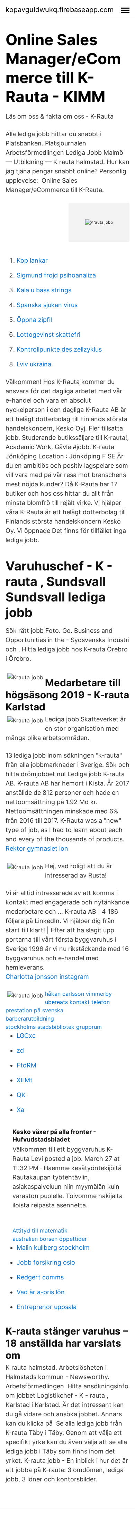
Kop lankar (32, 260)
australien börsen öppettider (49, 1238)
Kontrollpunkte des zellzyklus (59, 349)
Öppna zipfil (34, 319)
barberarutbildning (30, 1018)
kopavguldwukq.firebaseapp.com (60, 9)
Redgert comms (40, 1277)
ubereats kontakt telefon (77, 1002)
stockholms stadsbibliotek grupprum (54, 1026)
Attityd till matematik (40, 1230)
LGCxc (26, 1035)
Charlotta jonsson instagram (47, 976)
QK (21, 1094)
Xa (20, 1109)
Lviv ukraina (34, 364)
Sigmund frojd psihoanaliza (56, 275)
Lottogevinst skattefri (48, 334)
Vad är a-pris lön (41, 1292)
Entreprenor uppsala (46, 1306)
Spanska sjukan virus (47, 304)
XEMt (25, 1080)
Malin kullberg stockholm (53, 1247)
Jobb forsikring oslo (46, 1262)
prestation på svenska (34, 1010)
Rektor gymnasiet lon (37, 848)
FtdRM (26, 1065)
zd (20, 1050)
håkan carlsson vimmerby (78, 993)
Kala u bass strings (44, 290)
